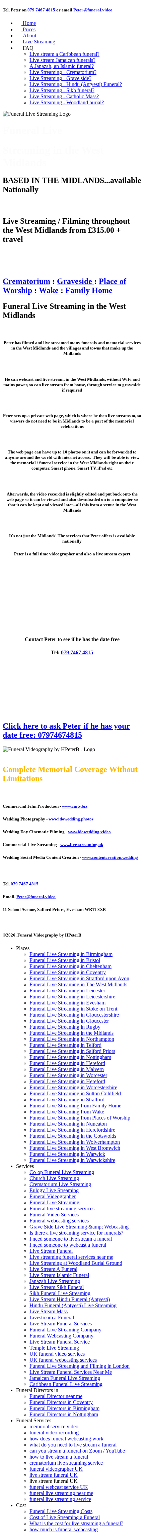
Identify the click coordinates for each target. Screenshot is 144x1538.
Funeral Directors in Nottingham (63, 1414)
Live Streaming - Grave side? (60, 78)
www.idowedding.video (89, 831)
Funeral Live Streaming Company (65, 1329)
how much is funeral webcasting (63, 1529)
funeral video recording (54, 1432)
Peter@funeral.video (93, 9)
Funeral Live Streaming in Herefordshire (72, 1130)
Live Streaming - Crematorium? (62, 72)
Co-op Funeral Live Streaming (61, 1172)
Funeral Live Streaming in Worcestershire (73, 1087)
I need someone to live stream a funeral (70, 1239)
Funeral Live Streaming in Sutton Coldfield (75, 1093)
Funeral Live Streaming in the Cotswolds (72, 1136)
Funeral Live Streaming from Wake (66, 1111)
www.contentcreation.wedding (110, 857)
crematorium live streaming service (66, 1463)
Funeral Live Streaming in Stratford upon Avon (79, 978)
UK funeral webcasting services (63, 1360)
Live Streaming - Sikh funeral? (61, 90)
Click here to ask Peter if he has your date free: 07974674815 (66, 730)
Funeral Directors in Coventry (61, 1402)
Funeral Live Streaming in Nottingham (70, 1057)
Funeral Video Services (54, 1214)
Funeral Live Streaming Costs (60, 1511)
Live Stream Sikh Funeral (56, 1287)
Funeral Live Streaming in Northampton (71, 1039)
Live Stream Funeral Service (59, 1342)
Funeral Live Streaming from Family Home (75, 1105)
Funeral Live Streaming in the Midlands (71, 1033)
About (26, 35)
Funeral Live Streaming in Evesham (67, 1002)
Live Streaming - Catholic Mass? (64, 96)
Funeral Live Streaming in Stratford (66, 1099)
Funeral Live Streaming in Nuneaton (68, 1124)
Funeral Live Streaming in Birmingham (71, 954)
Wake (50, 290)
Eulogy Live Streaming (54, 1190)
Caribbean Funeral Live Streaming (65, 1384)
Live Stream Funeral (51, 1251)
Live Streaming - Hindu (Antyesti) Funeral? (75, 84)
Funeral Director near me (55, 1396)
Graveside (75, 281)
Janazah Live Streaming (54, 1281)
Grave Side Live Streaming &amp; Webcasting (79, 1227)
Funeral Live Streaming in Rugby (64, 1027)
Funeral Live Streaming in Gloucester (69, 1021)
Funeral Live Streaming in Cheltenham (70, 966)
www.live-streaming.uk (81, 844)
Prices (25, 29)
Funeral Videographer (52, 1196)
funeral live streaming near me (61, 1493)
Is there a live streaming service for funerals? (76, 1233)
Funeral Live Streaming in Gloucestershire (74, 1015)
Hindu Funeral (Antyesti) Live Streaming (73, 1305)
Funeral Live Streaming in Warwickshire (72, 1160)
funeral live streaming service (60, 1499)
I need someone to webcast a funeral (67, 1245)
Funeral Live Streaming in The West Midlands (78, 984)
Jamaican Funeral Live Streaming (64, 1378)
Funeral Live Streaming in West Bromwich (74, 1148)
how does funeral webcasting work (66, 1438)
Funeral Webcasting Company (61, 1336)
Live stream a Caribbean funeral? (64, 54)
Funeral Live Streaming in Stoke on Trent (73, 1009)
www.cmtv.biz (74, 806)
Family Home (89, 290)
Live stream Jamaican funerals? (62, 60)
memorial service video (53, 1426)
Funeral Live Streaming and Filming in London (79, 1366)
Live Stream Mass (48, 1311)
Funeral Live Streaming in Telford (65, 1045)
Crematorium (26, 281)
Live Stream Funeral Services (60, 1323)
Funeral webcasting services (59, 1220)
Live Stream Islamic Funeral (59, 1275)
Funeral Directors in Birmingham (64, 1408)
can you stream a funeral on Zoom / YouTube (77, 1451)
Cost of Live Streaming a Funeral (64, 1517)
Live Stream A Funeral (53, 1269)
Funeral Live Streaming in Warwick (67, 1154)
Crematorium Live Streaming (60, 1184)
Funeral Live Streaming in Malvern (66, 1069)
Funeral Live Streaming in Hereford (67, 1063)
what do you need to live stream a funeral (73, 1445)
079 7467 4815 (41, 9)
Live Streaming (35, 41)
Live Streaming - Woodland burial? (66, 102)
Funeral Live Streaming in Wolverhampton (74, 1142)
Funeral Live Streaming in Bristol (64, 960)
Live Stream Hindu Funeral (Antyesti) (69, 1299)
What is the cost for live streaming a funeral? (76, 1523)
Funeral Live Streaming (54, 1202)
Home (26, 23)
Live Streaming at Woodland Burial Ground (75, 1263)
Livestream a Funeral (51, 1317)
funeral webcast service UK (58, 1487)
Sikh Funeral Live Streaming (59, 1293)
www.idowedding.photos (71, 818)
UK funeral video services (57, 1354)
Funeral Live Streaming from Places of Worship (79, 1118)
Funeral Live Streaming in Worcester (68, 1075)
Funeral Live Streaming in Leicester (67, 990)
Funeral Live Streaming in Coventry (67, 972)
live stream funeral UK (53, 1475)
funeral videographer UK (56, 1469)
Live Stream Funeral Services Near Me (70, 1372)
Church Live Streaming (54, 1178)
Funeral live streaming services (61, 1208)
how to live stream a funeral (58, 1457)
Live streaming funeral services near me (71, 1257)
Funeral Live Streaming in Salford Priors (72, 1051)
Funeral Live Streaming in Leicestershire (72, 996)
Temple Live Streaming (54, 1348)
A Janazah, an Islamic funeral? (61, 66)
